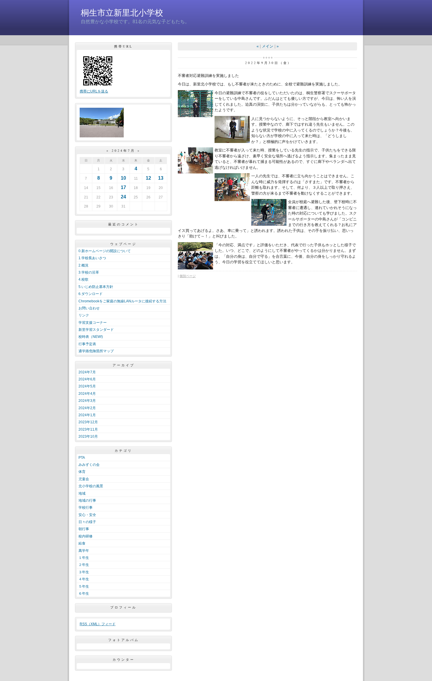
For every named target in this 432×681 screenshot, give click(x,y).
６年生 (83, 593)
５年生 (83, 586)
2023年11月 (88, 429)
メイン (267, 46)
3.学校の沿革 (88, 272)
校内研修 (85, 536)
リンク (83, 315)
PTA (81, 458)
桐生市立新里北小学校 (122, 12)
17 (123, 187)
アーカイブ (124, 365)
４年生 (83, 579)
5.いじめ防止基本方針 (95, 287)
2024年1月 (87, 415)
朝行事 (83, 529)
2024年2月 (87, 408)
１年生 (83, 558)
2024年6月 (87, 379)
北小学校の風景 (90, 486)
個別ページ (188, 276)
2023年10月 (88, 436)
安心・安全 (87, 515)
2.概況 (83, 265)
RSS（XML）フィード (97, 624)
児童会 (83, 479)
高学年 (83, 551)
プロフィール (123, 607)
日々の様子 (87, 522)
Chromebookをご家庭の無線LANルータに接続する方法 (122, 301)
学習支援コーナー (92, 323)
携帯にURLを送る (94, 91)
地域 (82, 493)
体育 (82, 472)
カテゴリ (123, 450)
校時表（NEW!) (90, 337)
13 (160, 178)
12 (148, 178)
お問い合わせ (89, 308)
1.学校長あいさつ (92, 258)
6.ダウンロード (90, 294)
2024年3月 (87, 401)
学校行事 (85, 507)
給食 (82, 543)
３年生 (83, 572)
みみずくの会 (89, 465)
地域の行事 (87, 500)
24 (123, 196)
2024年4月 (87, 394)
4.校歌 (83, 279)
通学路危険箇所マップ (96, 351)
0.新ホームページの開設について (104, 251)
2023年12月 (88, 422)
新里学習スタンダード (96, 330)
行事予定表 (87, 344)
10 (123, 178)
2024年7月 (87, 372)
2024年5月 (87, 386)
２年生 (83, 565)
